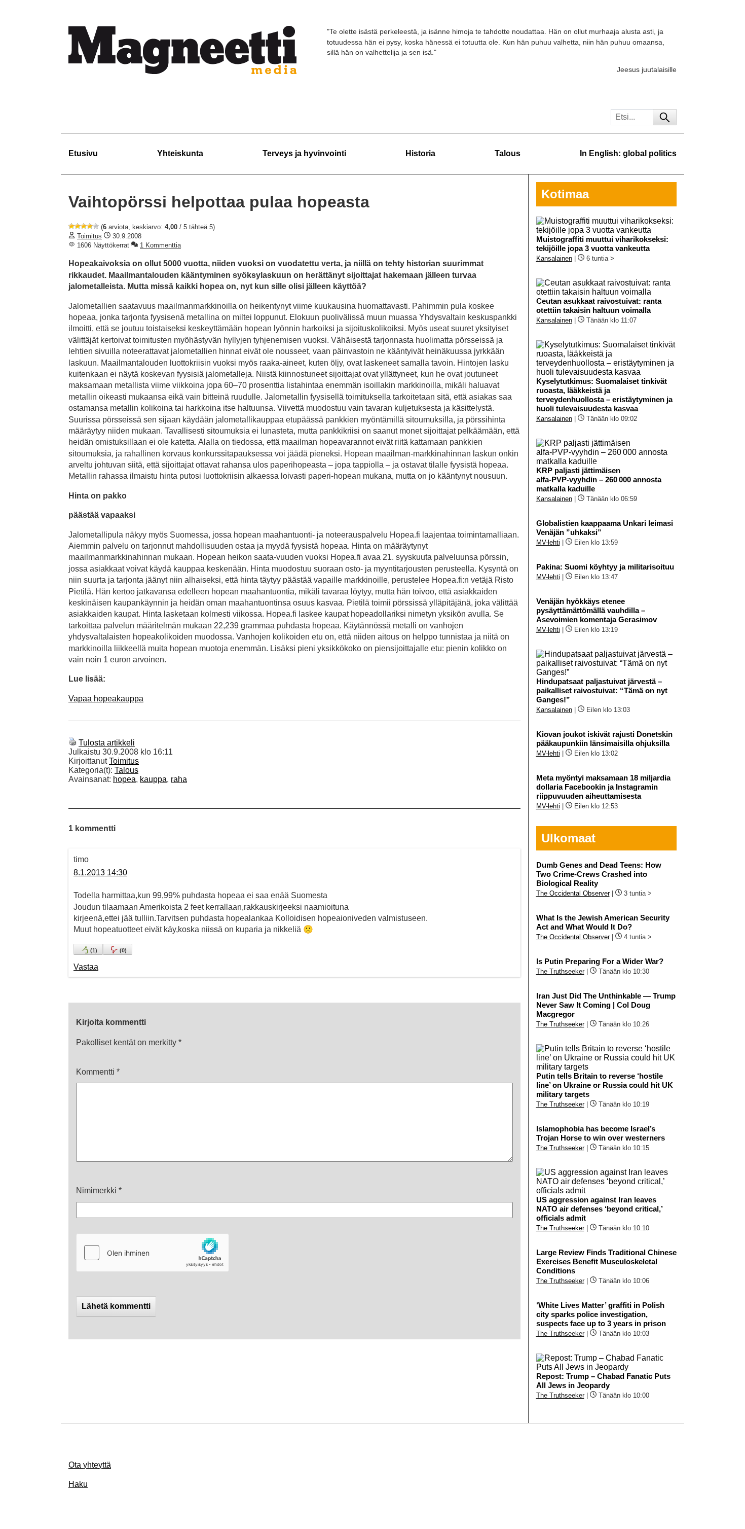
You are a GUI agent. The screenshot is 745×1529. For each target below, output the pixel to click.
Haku (78, 1484)
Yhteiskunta (180, 153)
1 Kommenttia (160, 245)
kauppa (153, 779)
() (93, 950)
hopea (124, 779)
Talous (507, 153)
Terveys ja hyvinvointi (304, 153)
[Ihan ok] (84, 226)
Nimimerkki (99, 1190)
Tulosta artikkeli (107, 742)
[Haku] (665, 117)
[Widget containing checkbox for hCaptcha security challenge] (152, 1252)
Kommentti (98, 1072)
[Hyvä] (90, 226)
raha (179, 779)
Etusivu (83, 153)
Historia (420, 153)
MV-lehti (548, 542)
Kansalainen (554, 258)
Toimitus (89, 236)
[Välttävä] (77, 226)
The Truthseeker (560, 971)
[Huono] (71, 226)
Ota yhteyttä (89, 1465)
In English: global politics (628, 153)
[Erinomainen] (96, 226)
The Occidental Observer (573, 893)
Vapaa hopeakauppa (105, 698)
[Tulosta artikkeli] (72, 742)
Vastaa (85, 967)
